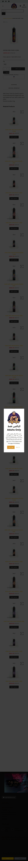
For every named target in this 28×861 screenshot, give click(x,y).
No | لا (18, 447)
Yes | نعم (10, 447)
